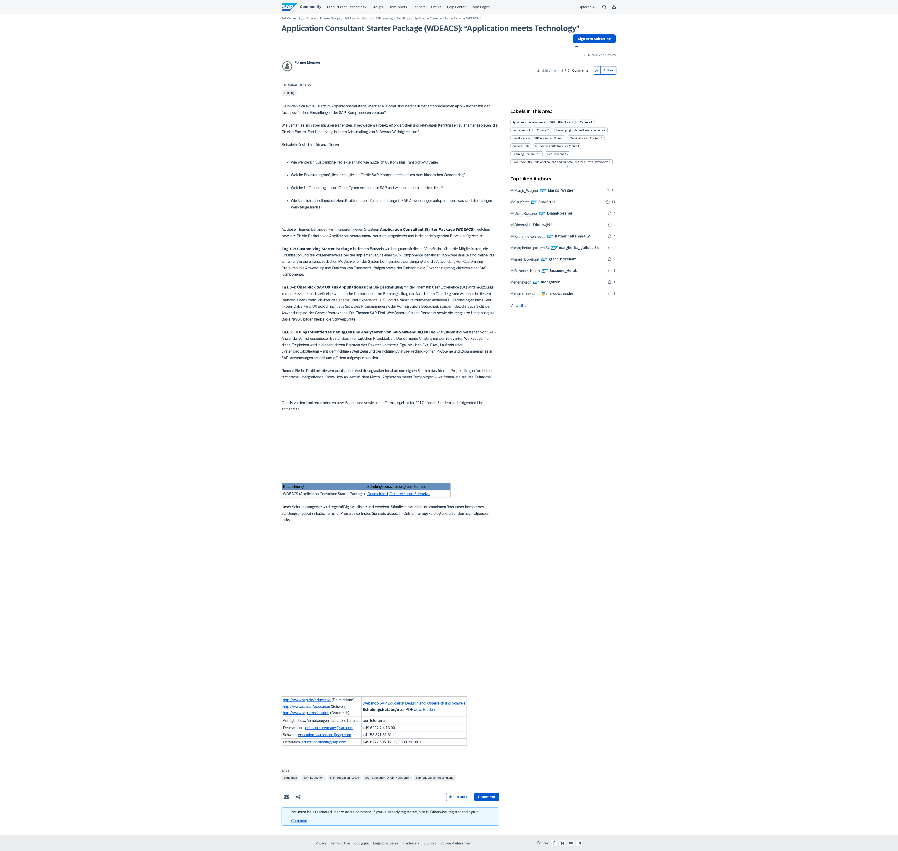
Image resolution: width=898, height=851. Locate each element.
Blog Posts (403, 18)
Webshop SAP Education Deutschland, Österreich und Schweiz (414, 703)
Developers (398, 7)
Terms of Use (340, 843)
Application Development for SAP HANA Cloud (542, 122)
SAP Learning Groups (358, 18)
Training (289, 93)
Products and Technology (346, 7)
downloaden (424, 710)
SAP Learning (384, 18)
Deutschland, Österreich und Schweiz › (398, 494)
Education (290, 777)
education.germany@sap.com (329, 728)
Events (436, 7)
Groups (377, 7)
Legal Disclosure (385, 843)
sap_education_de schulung (434, 777)
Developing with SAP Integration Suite (537, 138)
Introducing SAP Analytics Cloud (556, 146)
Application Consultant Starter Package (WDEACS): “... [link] (448, 18)
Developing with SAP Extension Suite (579, 130)
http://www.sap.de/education (307, 700)
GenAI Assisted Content (585, 138)
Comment (299, 821)
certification (520, 130)
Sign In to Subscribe (594, 39)
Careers (585, 122)
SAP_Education (313, 777)
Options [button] (575, 46)
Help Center (456, 7)
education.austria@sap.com (323, 742)
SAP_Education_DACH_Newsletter (387, 777)
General (518, 146)
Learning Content (524, 154)
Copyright (361, 843)
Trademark (411, 843)
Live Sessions (555, 154)
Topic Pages (480, 7)
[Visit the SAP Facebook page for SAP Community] (554, 843)
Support (430, 843)
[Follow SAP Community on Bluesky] (562, 843)
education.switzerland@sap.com (324, 735)
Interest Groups (330, 18)
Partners (419, 7)
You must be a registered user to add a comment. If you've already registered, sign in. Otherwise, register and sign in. (385, 812)
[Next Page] (566, 167)
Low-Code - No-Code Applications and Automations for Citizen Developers (560, 162)
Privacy (321, 843)
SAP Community (292, 18)
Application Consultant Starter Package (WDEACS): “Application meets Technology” (430, 28)
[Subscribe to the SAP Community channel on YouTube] (571, 843)
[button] (597, 70)
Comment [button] (487, 797)
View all (517, 306)
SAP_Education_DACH (344, 777)
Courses (542, 130)
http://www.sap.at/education (306, 713)
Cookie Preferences (455, 843)
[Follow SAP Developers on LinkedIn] (579, 843)
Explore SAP (587, 7)
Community (310, 7)
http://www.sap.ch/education (306, 707)
